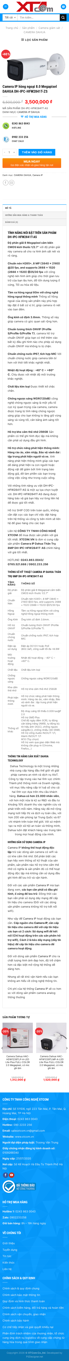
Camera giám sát (49, 27)
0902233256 (18, 1217)
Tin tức (7, 1256)
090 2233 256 (23, 1124)
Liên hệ (7, 1269)
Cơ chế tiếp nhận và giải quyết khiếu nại (28, 1327)
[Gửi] (63, 17)
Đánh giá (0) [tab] (11, 222)
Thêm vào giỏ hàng (37, 152)
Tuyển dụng (10, 1249)
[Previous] (2, 1054)
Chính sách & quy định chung (21, 1288)
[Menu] (5, 6)
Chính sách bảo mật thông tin (21, 1295)
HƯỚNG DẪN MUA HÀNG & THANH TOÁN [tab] (24, 215)
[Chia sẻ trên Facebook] (5, 182)
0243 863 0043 (27, 1119)
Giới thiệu (9, 1243)
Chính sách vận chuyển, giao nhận (24, 1314)
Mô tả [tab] (8, 208)
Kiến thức (9, 1262)
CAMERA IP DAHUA (28, 112)
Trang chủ (12, 27)
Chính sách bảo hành (16, 1320)
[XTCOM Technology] (34, 6)
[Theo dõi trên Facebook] (5, 1175)
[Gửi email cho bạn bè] (11, 182)
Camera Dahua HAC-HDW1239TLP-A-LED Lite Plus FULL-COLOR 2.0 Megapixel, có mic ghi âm (18, 1062)
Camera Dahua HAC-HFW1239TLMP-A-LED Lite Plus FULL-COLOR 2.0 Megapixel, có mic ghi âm (51, 1062)
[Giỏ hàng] (63, 6)
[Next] (66, 1054)
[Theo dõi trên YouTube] (11, 1175)
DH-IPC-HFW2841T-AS (27, 494)
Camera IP (37, 175)
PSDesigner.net (34, 1356)
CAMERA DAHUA (34, 32)
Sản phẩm (28, 27)
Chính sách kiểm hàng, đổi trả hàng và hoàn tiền (33, 1307)
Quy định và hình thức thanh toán (24, 1301)
